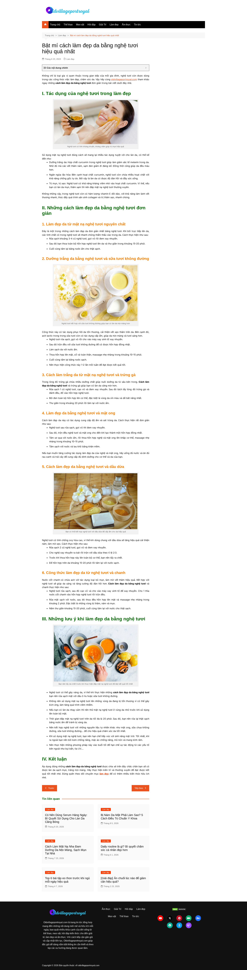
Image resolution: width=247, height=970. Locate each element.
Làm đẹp (114, 24)
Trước (51, 788)
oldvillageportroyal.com (124, 79)
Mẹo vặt (80, 24)
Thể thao (68, 24)
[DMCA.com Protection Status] (179, 909)
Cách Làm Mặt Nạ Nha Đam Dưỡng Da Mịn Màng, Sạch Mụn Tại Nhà (65, 850)
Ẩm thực (126, 24)
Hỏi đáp (91, 24)
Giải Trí (102, 24)
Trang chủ (55, 24)
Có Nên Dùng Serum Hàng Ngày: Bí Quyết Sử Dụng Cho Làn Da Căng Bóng (66, 818)
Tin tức (137, 24)
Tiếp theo (139, 788)
